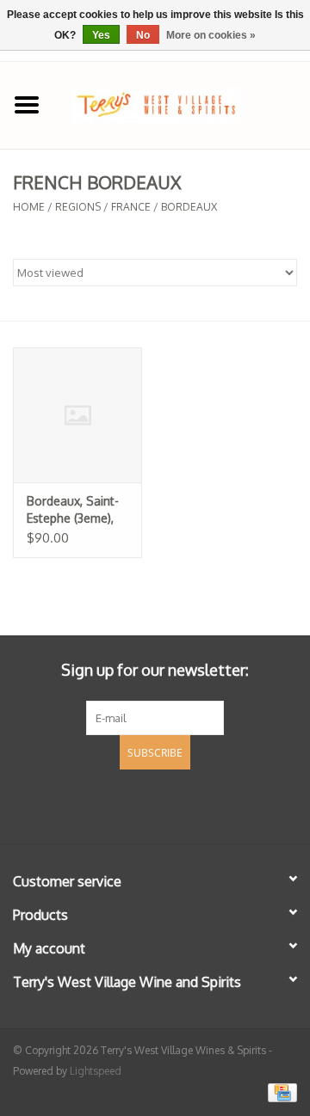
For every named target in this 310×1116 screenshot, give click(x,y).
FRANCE (131, 206)
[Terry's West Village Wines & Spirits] (181, 103)
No (143, 35)
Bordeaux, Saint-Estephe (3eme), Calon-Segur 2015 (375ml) (77, 510)
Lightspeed (95, 1070)
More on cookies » (211, 35)
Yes (101, 35)
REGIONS (78, 206)
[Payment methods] (279, 1092)
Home (29, 206)
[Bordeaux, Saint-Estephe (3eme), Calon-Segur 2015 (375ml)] (77, 414)
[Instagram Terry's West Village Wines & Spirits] (186, 804)
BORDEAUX (189, 206)
